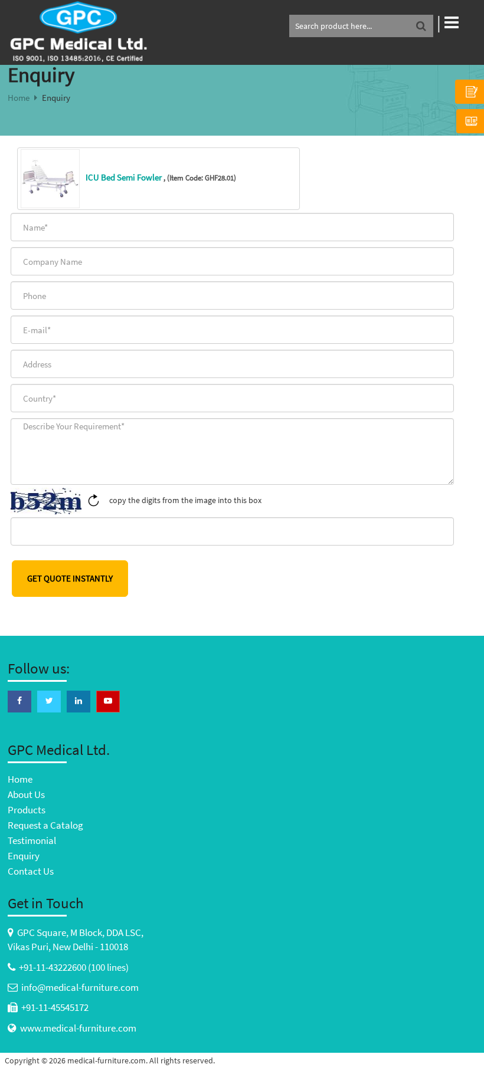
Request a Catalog (45, 825)
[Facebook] (19, 700)
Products (26, 809)
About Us (26, 794)
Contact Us (31, 871)
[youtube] (108, 700)
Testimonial (32, 840)
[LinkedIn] (78, 700)
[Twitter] (49, 700)
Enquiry (24, 855)
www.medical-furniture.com (78, 1028)
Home (19, 97)
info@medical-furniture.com (80, 987)
